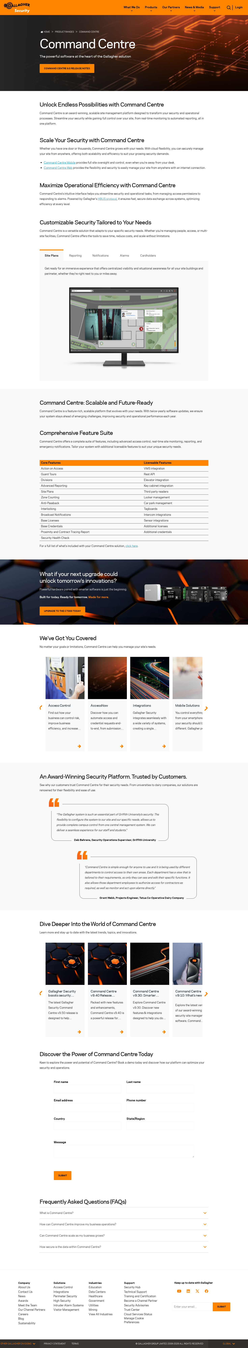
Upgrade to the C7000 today (62, 611)
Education (95, 1287)
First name (61, 1082)
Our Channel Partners (31, 1310)
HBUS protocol (107, 199)
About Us (24, 1287)
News (21, 1296)
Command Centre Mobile (59, 163)
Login (239, 7)
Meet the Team (27, 1305)
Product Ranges (64, 31)
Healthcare (96, 1296)
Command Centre (89, 31)
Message (60, 1142)
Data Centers (97, 1292)
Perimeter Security (65, 1296)
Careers (23, 1314)
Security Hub (132, 1287)
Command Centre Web (58, 168)
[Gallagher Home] (17, 7)
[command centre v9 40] (107, 964)
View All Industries (100, 1314)
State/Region (136, 1119)
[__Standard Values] (180, 1291)
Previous (40, 707)
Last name (134, 1082)
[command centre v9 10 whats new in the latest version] (192, 964)
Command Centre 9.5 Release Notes (67, 68)
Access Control (63, 1287)
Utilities (93, 1305)
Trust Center (132, 1310)
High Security (62, 1301)
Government (96, 1301)
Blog (21, 1319)
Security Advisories (136, 1305)
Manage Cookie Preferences (134, 1320)
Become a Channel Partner (140, 1301)
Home (47, 31)
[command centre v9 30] (149, 964)
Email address (63, 1100)
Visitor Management (66, 1310)
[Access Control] (65, 678)
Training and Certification (140, 1296)
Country (59, 1119)
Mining (93, 1310)
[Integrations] (149, 678)
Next (208, 707)
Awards (23, 1301)
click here (132, 546)
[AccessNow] (107, 678)
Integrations (61, 1292)
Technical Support (135, 1292)
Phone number (136, 1100)
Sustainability (26, 1323)
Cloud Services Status (138, 1314)
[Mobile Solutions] (192, 678)
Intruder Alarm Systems (68, 1305)
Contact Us (25, 1292)
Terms (75, 1343)
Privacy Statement (55, 1343)
